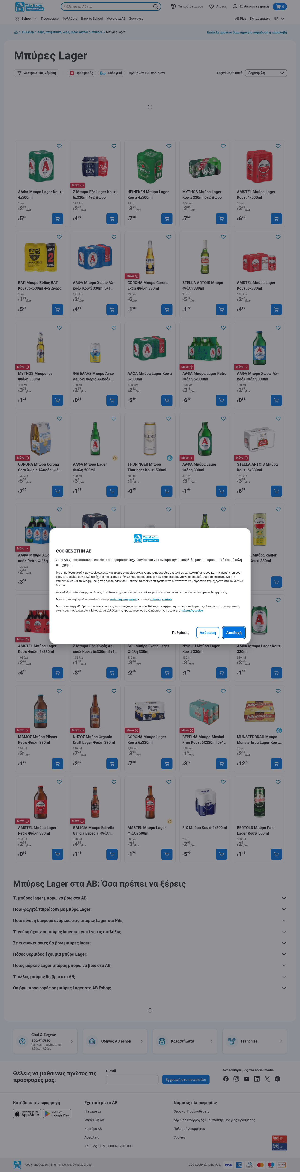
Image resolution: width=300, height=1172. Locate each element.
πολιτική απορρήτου (123, 599)
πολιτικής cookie (192, 610)
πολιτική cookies (161, 599)
